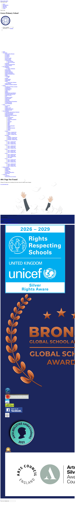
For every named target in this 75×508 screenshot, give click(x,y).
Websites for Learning (9, 108)
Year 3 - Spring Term (11, 151)
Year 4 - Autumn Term (12, 154)
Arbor (4, 4)
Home (4, 51)
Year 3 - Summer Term (12, 152)
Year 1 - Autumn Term (12, 141)
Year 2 (6, 144)
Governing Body (8, 60)
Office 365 (5, 7)
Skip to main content (4, 0)
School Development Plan (10, 64)
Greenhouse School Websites (12, 223)
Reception (7, 135)
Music (9, 124)
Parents (4, 85)
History (9, 122)
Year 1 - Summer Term (12, 143)
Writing (9, 130)
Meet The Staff (8, 59)
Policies (6, 78)
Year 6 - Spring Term (11, 164)
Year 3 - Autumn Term (12, 150)
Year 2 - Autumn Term (12, 145)
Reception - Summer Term (12, 139)
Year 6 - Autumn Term (12, 163)
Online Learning (6, 167)
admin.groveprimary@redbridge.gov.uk (7, 219)
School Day (7, 99)
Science (9, 128)
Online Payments (8, 95)
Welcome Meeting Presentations (11, 101)
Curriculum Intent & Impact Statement (12, 112)
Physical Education (11, 125)
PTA (6, 96)
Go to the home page (4, 184)
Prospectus (7, 63)
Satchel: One (7, 168)
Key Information (6, 66)
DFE (8, 77)
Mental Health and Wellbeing (10, 92)
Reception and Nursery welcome (11, 86)
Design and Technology (12, 119)
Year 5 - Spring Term (11, 160)
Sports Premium (8, 83)
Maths (9, 123)
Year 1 (6, 140)
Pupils (4, 104)
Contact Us (5, 174)
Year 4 (6, 153)
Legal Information (7, 221)
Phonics (9, 136)
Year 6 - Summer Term (12, 165)
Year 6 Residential (8, 103)
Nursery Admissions (11, 68)
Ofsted (6, 74)
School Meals (7, 89)
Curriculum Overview (9, 113)
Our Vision (7, 54)
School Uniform (8, 98)
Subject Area (7, 116)
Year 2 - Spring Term (11, 146)
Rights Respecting (8, 109)
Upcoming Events (8, 102)
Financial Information (9, 72)
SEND (6, 81)
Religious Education (11, 127)
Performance (7, 76)
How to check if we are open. (10, 176)
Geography (10, 121)
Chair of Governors (11, 62)
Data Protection (8, 70)
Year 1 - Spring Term (11, 142)
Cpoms (4, 8)
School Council (8, 107)
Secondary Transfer (8, 97)
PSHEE (9, 126)
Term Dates (7, 100)
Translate (11, 28)
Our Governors (10, 61)
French (9, 120)
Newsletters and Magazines (10, 94)
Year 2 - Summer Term (12, 148)
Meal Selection (5, 5)
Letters (6, 90)
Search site (2, 500)
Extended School (8, 88)
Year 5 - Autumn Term (12, 159)
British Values (7, 69)
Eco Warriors (7, 105)
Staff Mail (5, 6)
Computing (10, 118)
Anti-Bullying (7, 87)
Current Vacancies (8, 65)
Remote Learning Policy (9, 172)
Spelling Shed (7, 169)
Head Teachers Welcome (9, 53)
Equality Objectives (8, 71)
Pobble (6, 106)
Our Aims (7, 56)
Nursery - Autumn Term (12, 132)
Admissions (7, 67)
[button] (5, 10)
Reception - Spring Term (12, 138)
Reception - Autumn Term (12, 137)
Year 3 (6, 149)
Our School (5, 52)
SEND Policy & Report (12, 82)
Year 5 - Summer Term (12, 161)
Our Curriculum (6, 110)
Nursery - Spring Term (12, 133)
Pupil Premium (8, 79)
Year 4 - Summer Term (12, 156)
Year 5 (6, 158)
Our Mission (7, 55)
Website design (3, 223)
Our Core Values (8, 58)
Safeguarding (7, 80)
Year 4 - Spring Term (11, 155)
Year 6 (6, 162)
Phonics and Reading (9, 114)
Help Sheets (7, 173)
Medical (6, 91)
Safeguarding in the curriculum (11, 115)
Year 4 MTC (10, 157)
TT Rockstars (7, 171)
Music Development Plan (10, 73)
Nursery (6, 131)
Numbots (7, 170)
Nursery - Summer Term (12, 134)
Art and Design (10, 117)
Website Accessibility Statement (11, 84)
